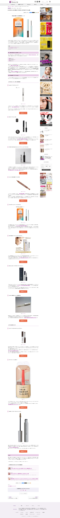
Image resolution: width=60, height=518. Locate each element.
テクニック (28, 4)
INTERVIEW (46, 154)
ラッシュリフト (47, 164)
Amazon (24, 399)
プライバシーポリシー (32, 514)
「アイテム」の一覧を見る (23, 493)
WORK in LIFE (42, 167)
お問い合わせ (21, 514)
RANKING (46, 128)
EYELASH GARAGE (23, 191)
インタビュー (50, 159)
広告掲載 (27, 514)
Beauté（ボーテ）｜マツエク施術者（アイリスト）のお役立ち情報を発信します (30, 516)
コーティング (14, 486)
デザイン (35, 4)
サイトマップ (38, 514)
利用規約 (43, 512)
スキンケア (42, 164)
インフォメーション (38, 512)
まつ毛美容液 (10, 486)
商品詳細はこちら (23, 143)
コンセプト (17, 512)
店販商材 (47, 166)
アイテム (41, 4)
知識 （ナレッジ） (21, 4)
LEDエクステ (42, 166)
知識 (21, 505)
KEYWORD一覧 (32, 512)
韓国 (49, 166)
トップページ (13, 4)
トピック (48, 4)
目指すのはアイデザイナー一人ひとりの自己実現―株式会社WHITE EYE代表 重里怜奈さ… (48, 157)
